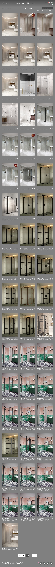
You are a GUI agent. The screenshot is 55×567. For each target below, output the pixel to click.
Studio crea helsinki (28, 3)
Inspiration (18, 3)
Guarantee (21, 562)
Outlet (33, 3)
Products (23, 3)
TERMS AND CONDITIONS (17, 563)
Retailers (9, 562)
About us (4, 562)
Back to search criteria (6, 8)
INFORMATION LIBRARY (6, 563)
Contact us (14, 562)
